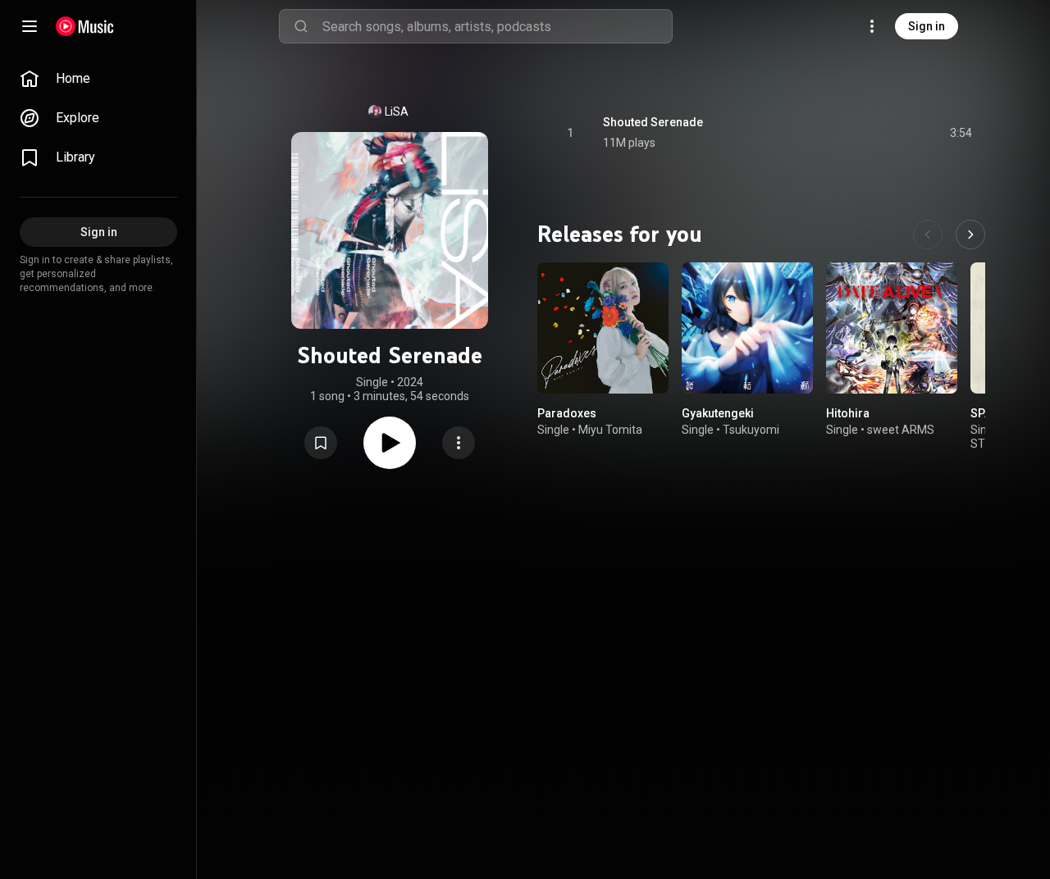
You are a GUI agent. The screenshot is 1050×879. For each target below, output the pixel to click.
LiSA (397, 111)
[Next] (970, 234)
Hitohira (848, 413)
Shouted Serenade (653, 122)
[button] (320, 442)
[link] (98, 78)
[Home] (85, 26)
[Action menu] (458, 442)
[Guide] (29, 26)
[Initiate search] (301, 26)
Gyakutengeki (718, 413)
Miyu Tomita (610, 429)
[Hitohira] (891, 328)
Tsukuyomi (751, 429)
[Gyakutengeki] (747, 328)
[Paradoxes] (603, 328)
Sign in (926, 26)
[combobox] (497, 26)
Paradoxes (566, 413)
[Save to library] (321, 443)
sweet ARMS (900, 429)
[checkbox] (960, 133)
